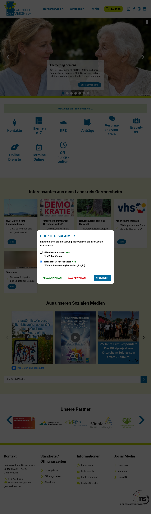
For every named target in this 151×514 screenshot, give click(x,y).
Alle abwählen (77, 278)
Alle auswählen (52, 278)
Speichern (102, 278)
